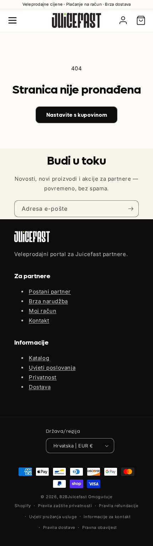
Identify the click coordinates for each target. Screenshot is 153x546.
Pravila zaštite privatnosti (65, 505)
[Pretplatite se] (130, 208)
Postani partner (50, 291)
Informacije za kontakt (107, 516)
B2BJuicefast (73, 496)
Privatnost (43, 377)
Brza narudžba (48, 301)
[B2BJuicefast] (76, 20)
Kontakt (39, 320)
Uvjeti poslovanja (52, 367)
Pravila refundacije (118, 505)
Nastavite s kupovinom (76, 115)
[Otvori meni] (12, 20)
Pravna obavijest (99, 527)
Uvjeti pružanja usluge (52, 516)
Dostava (40, 387)
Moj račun (42, 310)
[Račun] (123, 20)
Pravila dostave (59, 527)
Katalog (39, 358)
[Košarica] (141, 20)
